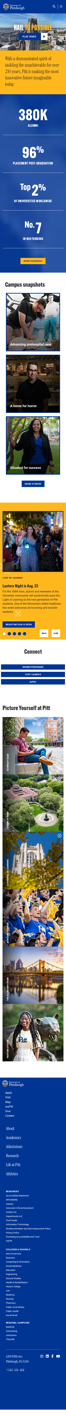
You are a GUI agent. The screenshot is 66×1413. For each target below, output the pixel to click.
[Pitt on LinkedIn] (47, 1356)
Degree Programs (33, 667)
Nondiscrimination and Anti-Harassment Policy (28, 1228)
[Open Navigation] (61, 6)
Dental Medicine (13, 1265)
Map (8, 1102)
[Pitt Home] (33, 1083)
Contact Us (11, 1212)
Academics (13, 1137)
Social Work (11, 1315)
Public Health (12, 1311)
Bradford (10, 1326)
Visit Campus (33, 674)
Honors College (13, 1286)
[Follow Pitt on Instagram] (41, 1356)
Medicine (10, 1294)
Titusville (10, 1339)
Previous (44, 633)
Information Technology (17, 1224)
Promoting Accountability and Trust (22, 1236)
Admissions (14, 1146)
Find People (11, 1220)
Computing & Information (18, 1261)
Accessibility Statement (17, 1195)
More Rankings (33, 261)
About (10, 1128)
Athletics (12, 1174)
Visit (7, 1097)
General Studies (13, 1278)
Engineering (11, 1274)
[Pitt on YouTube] (58, 1356)
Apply (33, 681)
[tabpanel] (33, 569)
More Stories (33, 483)
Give (7, 1111)
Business (10, 1257)
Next (56, 633)
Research (12, 1155)
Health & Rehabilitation (17, 1282)
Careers (9, 1115)
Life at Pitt (13, 1164)
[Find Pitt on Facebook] (52, 1356)
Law (8, 1290)
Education (10, 1270)
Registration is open (19, 624)
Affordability (12, 1199)
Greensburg (11, 1330)
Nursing (9, 1298)
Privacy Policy (12, 1232)
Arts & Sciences (13, 1253)
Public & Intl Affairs (15, 1307)
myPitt (9, 1106)
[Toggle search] (55, 6)
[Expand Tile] (59, 720)
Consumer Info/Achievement (20, 1208)
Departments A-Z (14, 1216)
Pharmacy (11, 1302)
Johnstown (11, 1335)
